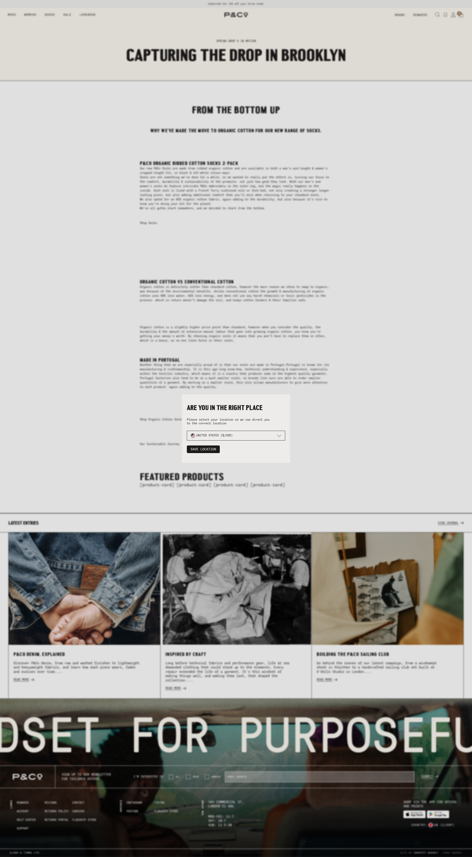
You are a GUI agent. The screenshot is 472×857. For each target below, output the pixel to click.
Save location (203, 449)
